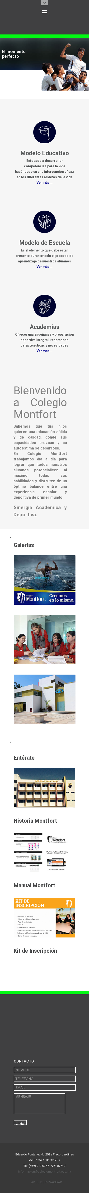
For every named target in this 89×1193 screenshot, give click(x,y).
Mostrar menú (44, 11)
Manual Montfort (34, 885)
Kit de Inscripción (35, 951)
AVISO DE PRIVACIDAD (46, 1182)
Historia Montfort (35, 821)
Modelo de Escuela (44, 242)
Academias (44, 327)
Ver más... (44, 182)
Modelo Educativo (44, 153)
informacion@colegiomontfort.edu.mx (44, 1171)
